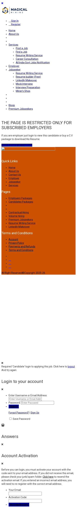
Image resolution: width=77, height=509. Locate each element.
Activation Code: (18, 497)
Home (12, 30)
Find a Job (21, 51)
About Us (14, 34)
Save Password (21, 418)
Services (13, 44)
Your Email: (15, 490)
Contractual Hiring (19, 212)
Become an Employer (20, 145)
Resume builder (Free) (28, 76)
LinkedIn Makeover (26, 80)
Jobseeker (15, 69)
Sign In (15, 20)
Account (13, 239)
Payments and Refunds (22, 246)
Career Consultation (27, 59)
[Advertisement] (38, 316)
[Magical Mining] (14, 14)
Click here (48, 476)
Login (4, 145)
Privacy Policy (16, 242)
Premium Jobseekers (21, 108)
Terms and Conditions (21, 250)
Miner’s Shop (23, 91)
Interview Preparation (28, 87)
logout (71, 366)
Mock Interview (24, 83)
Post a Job (22, 48)
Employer (14, 66)
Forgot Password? (19, 412)
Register (16, 24)
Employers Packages (20, 198)
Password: (14, 402)
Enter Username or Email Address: (28, 395)
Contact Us (15, 174)
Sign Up (35, 412)
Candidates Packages (21, 201)
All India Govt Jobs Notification (33, 62)
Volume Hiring (16, 216)
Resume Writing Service (29, 55)
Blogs (12, 105)
